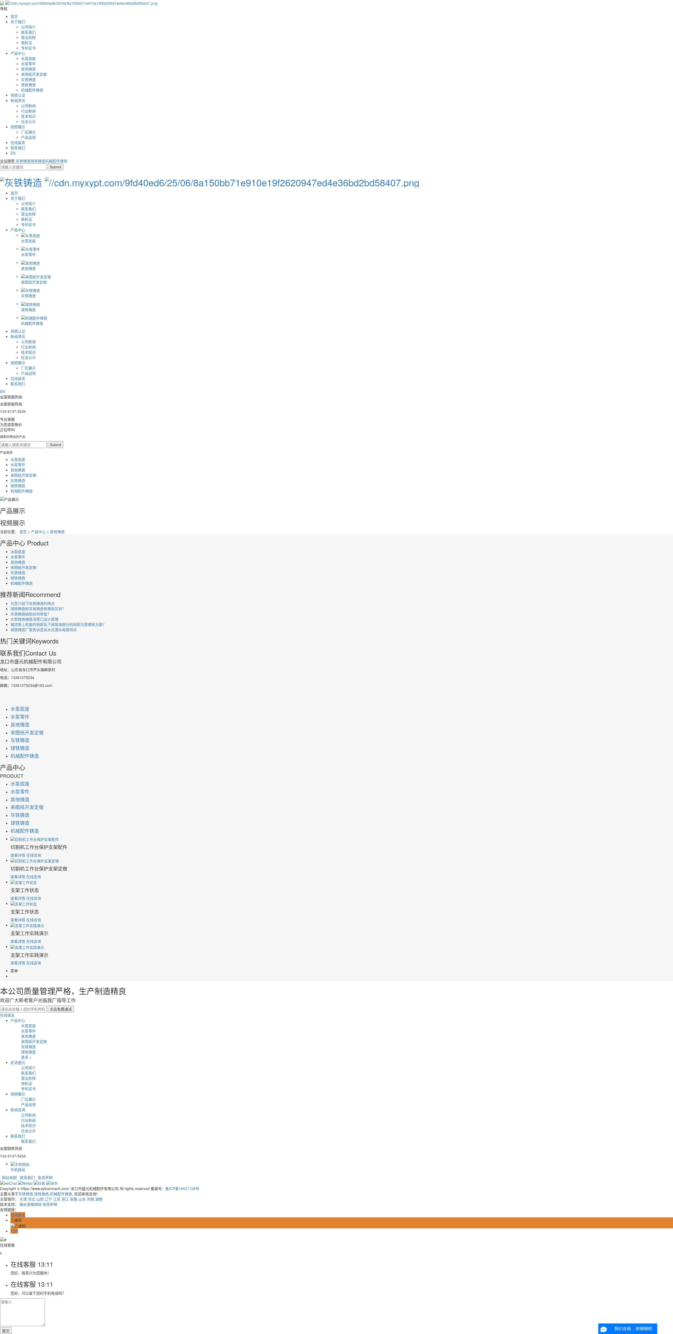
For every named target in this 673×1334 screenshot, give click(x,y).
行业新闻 (28, 111)
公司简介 (28, 26)
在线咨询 (33, 855)
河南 (90, 1199)
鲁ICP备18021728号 (182, 1188)
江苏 (56, 1199)
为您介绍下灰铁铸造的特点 (33, 603)
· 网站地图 (9, 1177)
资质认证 (18, 95)
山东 (82, 1199)
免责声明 (50, 1204)
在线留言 (18, 142)
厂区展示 (28, 132)
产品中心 (18, 53)
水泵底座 (28, 58)
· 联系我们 (27, 1177)
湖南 (99, 1199)
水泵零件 (28, 63)
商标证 (26, 42)
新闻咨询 (18, 1109)
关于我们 (18, 21)
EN (13, 153)
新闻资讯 (18, 100)
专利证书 (28, 47)
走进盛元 (18, 1062)
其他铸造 (28, 68)
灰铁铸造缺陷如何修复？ (31, 613)
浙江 (65, 1199)
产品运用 (28, 137)
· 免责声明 (44, 1177)
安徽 (73, 1199)
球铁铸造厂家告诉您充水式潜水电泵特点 (44, 629)
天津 (23, 1199)
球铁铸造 (28, 84)
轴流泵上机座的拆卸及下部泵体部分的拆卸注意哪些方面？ (58, 624)
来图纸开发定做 (34, 74)
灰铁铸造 (28, 79)
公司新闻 (28, 105)
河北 (31, 1199)
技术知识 (28, 116)
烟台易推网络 (30, 1204)
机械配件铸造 (32, 89)
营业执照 (28, 37)
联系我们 (28, 32)
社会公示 (28, 121)
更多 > (26, 1057)
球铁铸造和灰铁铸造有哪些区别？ (38, 608)
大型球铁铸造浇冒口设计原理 (34, 619)
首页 (14, 16)
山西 (40, 1199)
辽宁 (48, 1199)
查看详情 (18, 855)
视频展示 (18, 126)
